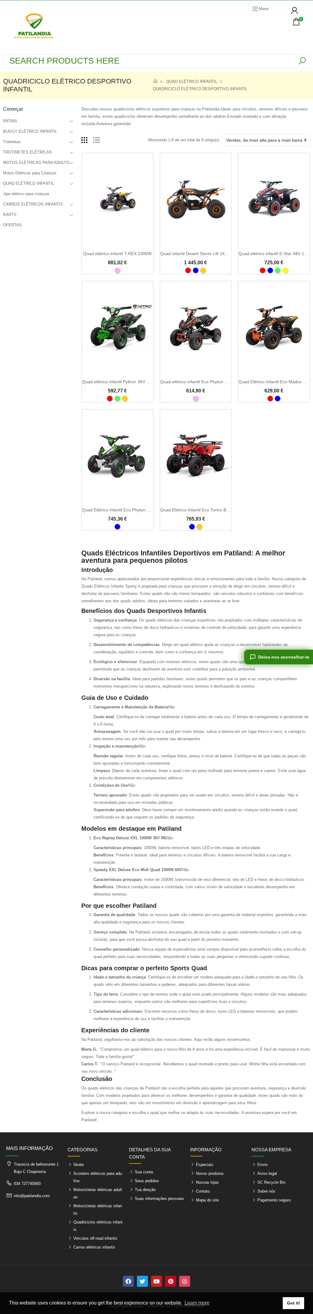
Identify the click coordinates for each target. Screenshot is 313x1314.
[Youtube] (156, 1281)
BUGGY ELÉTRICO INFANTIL (30, 131)
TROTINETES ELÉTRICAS (27, 152)
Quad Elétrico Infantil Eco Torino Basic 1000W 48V (209, 509)
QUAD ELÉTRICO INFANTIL (28, 183)
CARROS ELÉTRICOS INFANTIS (33, 204)
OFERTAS (12, 225)
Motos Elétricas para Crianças (30, 173)
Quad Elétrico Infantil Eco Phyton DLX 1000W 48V (130, 509)
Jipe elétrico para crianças (26, 193)
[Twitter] (142, 1281)
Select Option (117, 242)
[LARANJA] (203, 270)
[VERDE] (277, 270)
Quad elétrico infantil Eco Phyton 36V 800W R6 (205, 381)
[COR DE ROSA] (117, 270)
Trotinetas (12, 141)
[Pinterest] (170, 1281)
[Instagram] (184, 1281)
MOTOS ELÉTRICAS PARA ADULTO (36, 162)
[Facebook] (128, 1281)
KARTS (10, 214)
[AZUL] (195, 270)
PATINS (10, 121)
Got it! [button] (293, 1303)
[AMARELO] (285, 270)
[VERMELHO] (188, 270)
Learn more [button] (197, 1302)
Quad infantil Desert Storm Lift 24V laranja (201, 253)
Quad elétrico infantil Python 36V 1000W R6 (124, 381)
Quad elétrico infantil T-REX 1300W (117, 253)
